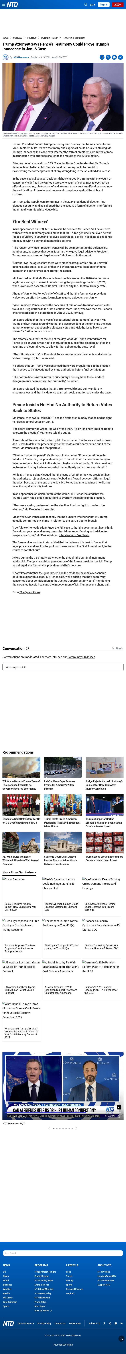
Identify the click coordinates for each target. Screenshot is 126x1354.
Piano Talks (40, 1302)
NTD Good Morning (44, 1289)
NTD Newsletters (106, 1280)
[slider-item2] (56, 1128)
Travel (69, 1276)
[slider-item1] (53, 1128)
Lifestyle (72, 1265)
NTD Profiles (104, 1272)
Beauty (69, 1280)
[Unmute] (119, 1107)
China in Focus (42, 1285)
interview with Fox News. (74, 535)
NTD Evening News (44, 1280)
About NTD (104, 1265)
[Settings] (118, 1116)
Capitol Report (42, 1276)
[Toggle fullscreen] (113, 1116)
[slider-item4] (63, 1128)
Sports (6, 1306)
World (6, 1280)
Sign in (103, 4)
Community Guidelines (81, 657)
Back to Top (121, 1339)
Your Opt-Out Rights (63, 1345)
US (4, 1272)
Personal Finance (74, 1289)
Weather (7, 1289)
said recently (48, 516)
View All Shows (42, 1310)
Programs (41, 1265)
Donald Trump (49, 38)
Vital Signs (40, 1306)
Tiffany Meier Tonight (45, 1272)
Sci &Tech (8, 1297)
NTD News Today (43, 1293)
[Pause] (7, 1116)
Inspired (70, 1293)
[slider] (63, 1112)
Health (6, 1293)
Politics (31, 38)
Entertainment (10, 1302)
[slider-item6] (69, 1128)
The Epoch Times (29, 592)
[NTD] (8, 1323)
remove (78, 312)
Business (7, 1285)
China (6, 1276)
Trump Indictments (74, 38)
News (5, 38)
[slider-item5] (66, 1128)
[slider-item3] (60, 1128)
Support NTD (104, 1285)
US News (17, 38)
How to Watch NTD (107, 1276)
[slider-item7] (72, 1128)
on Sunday (80, 417)
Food (68, 1272)
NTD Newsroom (21, 57)
